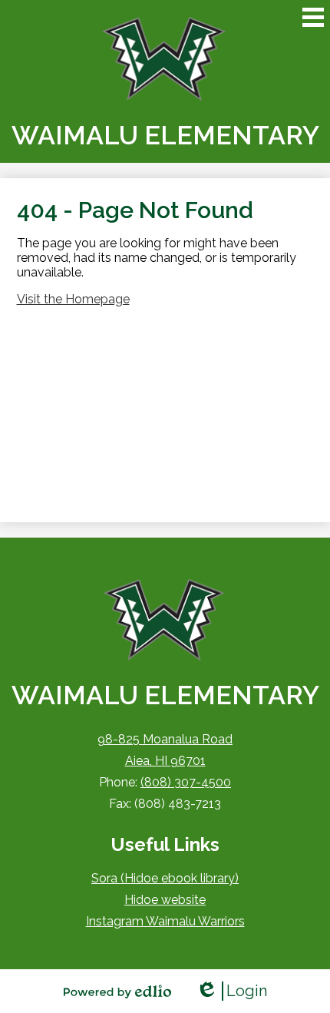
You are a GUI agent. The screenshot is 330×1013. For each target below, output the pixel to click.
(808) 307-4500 (185, 782)
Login (231, 991)
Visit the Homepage (73, 299)
